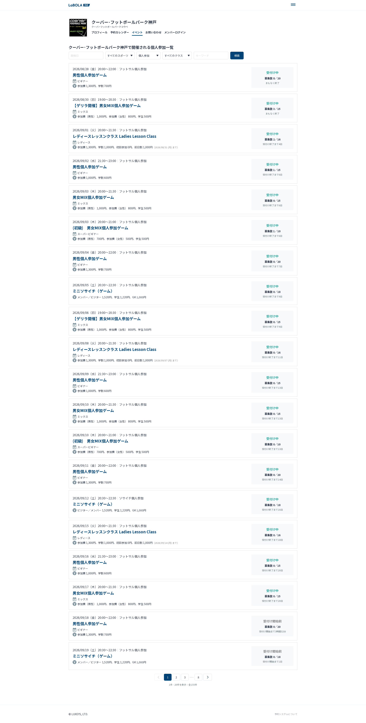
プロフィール (100, 32)
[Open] (293, 4)
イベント (137, 32)
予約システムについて (285, 714)
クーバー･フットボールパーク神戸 (124, 22)
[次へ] (207, 677)
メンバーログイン (175, 32)
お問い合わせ (153, 32)
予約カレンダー (119, 32)
